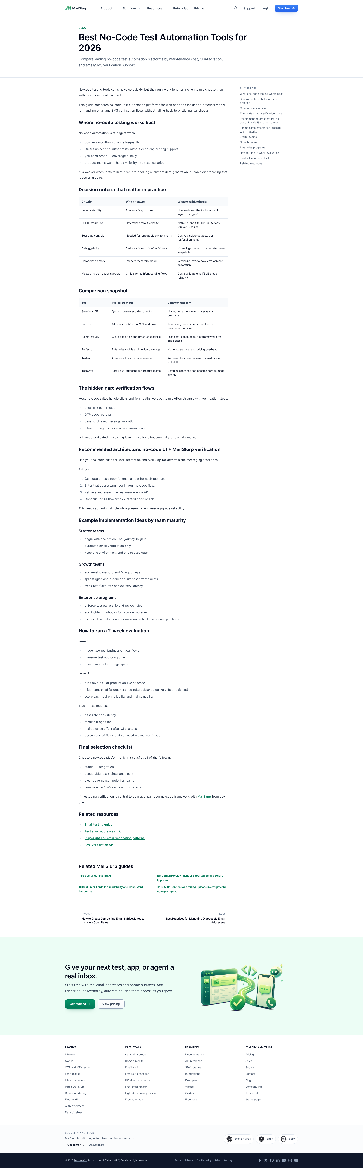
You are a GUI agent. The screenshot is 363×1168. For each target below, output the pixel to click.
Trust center (252, 1093)
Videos (189, 1086)
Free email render (136, 1086)
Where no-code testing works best (261, 93)
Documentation (194, 1054)
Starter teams (248, 136)
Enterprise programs (252, 147)
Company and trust (258, 1047)
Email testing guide (98, 824)
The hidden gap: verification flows (261, 113)
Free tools (133, 1047)
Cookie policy (204, 1160)
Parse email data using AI (95, 875)
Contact (250, 1073)
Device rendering (75, 1093)
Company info (254, 1086)
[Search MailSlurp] (235, 8)
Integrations (192, 1073)
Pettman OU (80, 1160)
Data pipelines (74, 1112)
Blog (248, 1080)
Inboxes (70, 1054)
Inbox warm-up (74, 1086)
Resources (155, 8)
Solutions (130, 8)
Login (265, 8)
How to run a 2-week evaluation (259, 152)
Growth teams (248, 142)
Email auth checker (137, 1073)
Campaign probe (135, 1054)
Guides (189, 1093)
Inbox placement (75, 1080)
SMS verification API (99, 845)
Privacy (189, 1160)
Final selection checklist (254, 158)
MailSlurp (204, 796)
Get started (78, 1004)
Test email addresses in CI (103, 831)
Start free (284, 8)
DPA (217, 1160)
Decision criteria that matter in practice (258, 100)
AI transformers (74, 1105)
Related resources (251, 163)
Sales (248, 1060)
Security (227, 1160)
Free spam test (134, 1099)
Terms (178, 1160)
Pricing (199, 8)
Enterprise (180, 8)
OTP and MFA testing (78, 1067)
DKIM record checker (138, 1080)
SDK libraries (193, 1067)
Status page (253, 1099)
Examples (191, 1080)
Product (106, 8)
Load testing (73, 1073)
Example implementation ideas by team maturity (261, 129)
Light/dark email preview (140, 1093)
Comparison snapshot (253, 108)
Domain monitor (134, 1060)
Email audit (71, 1099)
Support (249, 8)
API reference (193, 1060)
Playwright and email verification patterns (115, 838)
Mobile (69, 1060)
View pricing (111, 1004)
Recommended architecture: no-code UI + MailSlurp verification (260, 120)
